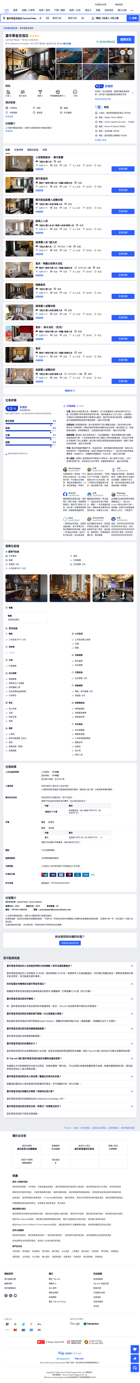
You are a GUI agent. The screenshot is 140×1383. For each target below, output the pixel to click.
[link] (100, 4)
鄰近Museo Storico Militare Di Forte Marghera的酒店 (34, 1225)
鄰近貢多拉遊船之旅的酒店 (56, 1214)
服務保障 (8, 1283)
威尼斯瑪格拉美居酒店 (31, 1198)
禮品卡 (88, 10)
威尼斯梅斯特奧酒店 (114, 1198)
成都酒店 (67, 1257)
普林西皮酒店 (115, 1187)
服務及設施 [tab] (32, 150)
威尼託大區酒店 (99, 1128)
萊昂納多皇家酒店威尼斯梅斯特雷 (106, 1192)
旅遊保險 (109, 10)
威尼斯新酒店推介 (55, 1235)
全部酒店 (97, 1297)
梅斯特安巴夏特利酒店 (22, 1192)
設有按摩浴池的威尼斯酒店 (23, 1241)
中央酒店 (32, 1187)
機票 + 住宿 (75, 10)
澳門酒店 (105, 1251)
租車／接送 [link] (44, 10)
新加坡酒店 (88, 1257)
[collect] (135, 1349)
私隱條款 (52, 1297)
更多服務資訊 (10, 1288)
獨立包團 (122, 10)
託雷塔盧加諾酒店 (45, 1187)
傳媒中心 (52, 1283)
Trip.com (67, 1128)
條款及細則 (53, 1292)
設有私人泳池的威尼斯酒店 (49, 1241)
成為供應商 (98, 1302)
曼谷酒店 (85, 1251)
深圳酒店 (16, 1251)
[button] (110, 4)
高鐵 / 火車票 (28, 10)
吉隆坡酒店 (56, 1257)
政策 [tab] (45, 150)
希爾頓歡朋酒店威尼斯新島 (23, 1203)
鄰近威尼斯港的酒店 (94, 1214)
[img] (30, 64)
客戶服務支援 (10, 1279)
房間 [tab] (7, 150)
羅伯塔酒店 (69, 1198)
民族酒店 (16, 1198)
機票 (15, 10)
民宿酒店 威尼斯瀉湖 (46, 1203)
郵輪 (98, 10)
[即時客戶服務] (135, 1368)
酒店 (76, 1128)
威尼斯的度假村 (19, 1235)
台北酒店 (65, 1251)
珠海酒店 (36, 1251)
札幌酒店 (77, 1257)
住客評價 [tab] (18, 150)
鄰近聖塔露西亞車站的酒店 (99, 1225)
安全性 (96, 1306)
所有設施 (9, 116)
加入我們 (52, 1288)
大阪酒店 (95, 1251)
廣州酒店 (55, 1251)
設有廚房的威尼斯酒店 (74, 1235)
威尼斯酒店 (114, 1128)
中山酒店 (36, 1257)
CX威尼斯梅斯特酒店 (42, 1192)
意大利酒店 (85, 1128)
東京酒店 (46, 1251)
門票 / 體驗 (59, 10)
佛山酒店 (46, 1257)
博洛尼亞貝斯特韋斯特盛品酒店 (90, 1198)
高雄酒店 (99, 1257)
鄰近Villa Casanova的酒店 (23, 1219)
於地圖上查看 (100, 140)
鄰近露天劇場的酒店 (96, 1219)
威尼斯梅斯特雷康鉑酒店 (79, 1192)
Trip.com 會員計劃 (101, 1283)
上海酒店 (75, 1251)
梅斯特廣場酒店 (60, 1192)
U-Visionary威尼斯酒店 (53, 1198)
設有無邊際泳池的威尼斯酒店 (98, 1235)
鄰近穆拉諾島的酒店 (114, 1214)
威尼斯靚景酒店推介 (36, 1235)
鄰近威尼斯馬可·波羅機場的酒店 (72, 1225)
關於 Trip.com (54, 1279)
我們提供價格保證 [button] (107, 42)
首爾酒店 (115, 1251)
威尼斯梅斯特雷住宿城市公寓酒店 (69, 1187)
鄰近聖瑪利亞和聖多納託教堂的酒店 (27, 1214)
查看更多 (9, 131)
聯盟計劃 (97, 1288)
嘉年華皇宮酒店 (16, 36)
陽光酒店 (61, 1203)
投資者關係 (98, 1279)
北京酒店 (26, 1257)
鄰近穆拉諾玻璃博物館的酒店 (48, 1219)
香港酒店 (26, 1251)
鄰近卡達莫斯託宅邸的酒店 (74, 1219)
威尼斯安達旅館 (19, 1187)
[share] (135, 1359)
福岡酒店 (16, 1257)
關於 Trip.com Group (57, 1302)
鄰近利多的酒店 (77, 1214)
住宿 (6, 10)
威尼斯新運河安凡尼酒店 (96, 1187)
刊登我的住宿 (99, 1292)
